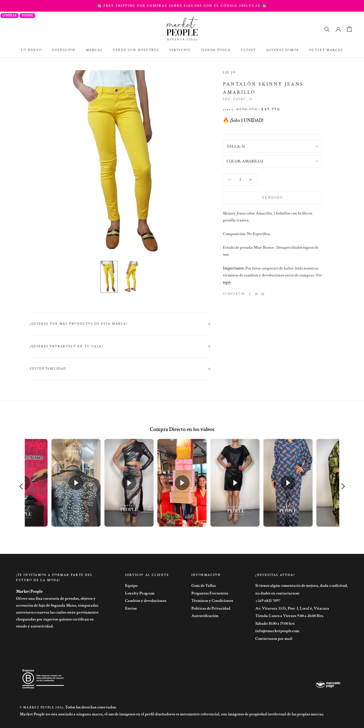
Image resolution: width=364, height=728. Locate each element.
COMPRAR (9, 15)
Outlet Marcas (326, 50)
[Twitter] (256, 294)
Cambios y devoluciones (145, 600)
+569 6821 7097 (267, 600)
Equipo (131, 585)
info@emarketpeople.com (277, 631)
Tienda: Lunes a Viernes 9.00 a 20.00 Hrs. (289, 616)
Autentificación (205, 616)
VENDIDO (272, 197)
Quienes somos (282, 50)
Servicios (179, 50)
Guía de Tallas (203, 585)
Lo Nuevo (31, 50)
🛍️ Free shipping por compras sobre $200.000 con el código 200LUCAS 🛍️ (182, 5)
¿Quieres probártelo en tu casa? (67, 346)
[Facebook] (249, 294)
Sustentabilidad (48, 369)
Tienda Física (216, 50)
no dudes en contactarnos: (277, 593)
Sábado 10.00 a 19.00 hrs (275, 623)
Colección (63, 50)
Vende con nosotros (136, 50)
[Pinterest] (262, 294)
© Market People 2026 (42, 707)
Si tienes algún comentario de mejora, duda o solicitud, (301, 585)
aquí (227, 282)
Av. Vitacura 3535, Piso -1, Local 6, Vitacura (292, 608)
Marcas (94, 50)
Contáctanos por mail (273, 638)
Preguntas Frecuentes (209, 593)
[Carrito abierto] (349, 29)
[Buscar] (327, 28)
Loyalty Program (140, 593)
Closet (248, 50)
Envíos (131, 608)
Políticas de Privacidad (210, 608)
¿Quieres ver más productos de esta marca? (79, 324)
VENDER (27, 15)
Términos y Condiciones (212, 600)
